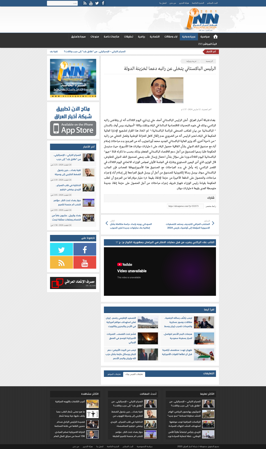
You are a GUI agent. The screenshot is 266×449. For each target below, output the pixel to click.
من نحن (172, 3)
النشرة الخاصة (198, 3)
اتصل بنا (162, 3)
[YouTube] (91, 3)
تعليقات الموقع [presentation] (114, 374)
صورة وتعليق (78, 36)
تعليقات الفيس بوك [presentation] (134, 374)
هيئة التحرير (184, 3)
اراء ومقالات (170, 36)
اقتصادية (155, 36)
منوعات (95, 36)
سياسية (205, 36)
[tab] (134, 374)
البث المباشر (212, 3)
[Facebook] (103, 3)
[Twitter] (97, 3)
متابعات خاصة (111, 36)
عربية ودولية (189, 36)
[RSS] (85, 3)
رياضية (141, 36)
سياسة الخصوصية (144, 446)
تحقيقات (128, 36)
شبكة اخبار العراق (215, 36)
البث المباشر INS (207, 44)
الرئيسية (209, 61)
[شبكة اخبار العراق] (200, 19)
